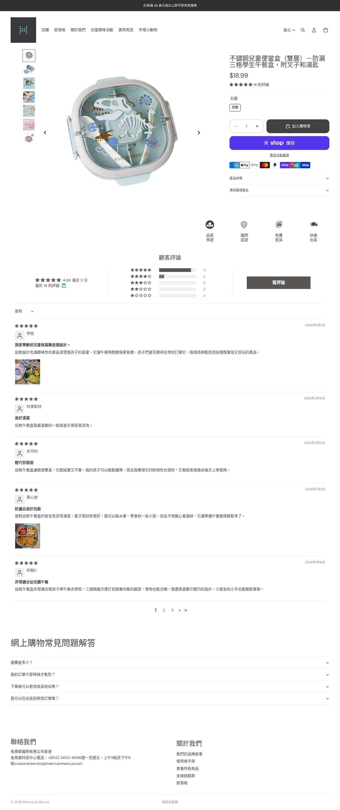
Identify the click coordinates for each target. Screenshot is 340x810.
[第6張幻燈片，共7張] (29, 125)
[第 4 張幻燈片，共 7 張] (29, 97)
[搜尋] (303, 30)
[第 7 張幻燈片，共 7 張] (29, 138)
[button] (241, 84)
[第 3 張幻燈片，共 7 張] (29, 83)
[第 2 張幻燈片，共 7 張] (29, 69)
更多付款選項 (279, 155)
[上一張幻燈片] (43, 133)
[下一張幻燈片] (200, 133)
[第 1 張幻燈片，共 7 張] (29, 55)
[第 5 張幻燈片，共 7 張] (29, 111)
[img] (26, 326)
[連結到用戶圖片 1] (27, 372)
